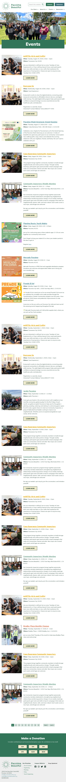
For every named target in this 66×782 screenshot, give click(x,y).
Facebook (35, 766)
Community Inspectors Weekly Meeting (39, 184)
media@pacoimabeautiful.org (9, 776)
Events (51, 9)
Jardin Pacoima (29, 391)
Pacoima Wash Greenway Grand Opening (40, 122)
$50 (43, 746)
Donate (49, 4)
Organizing (27, 767)
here (30, 244)
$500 (43, 752)
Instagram (38, 766)
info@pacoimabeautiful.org (9, 774)
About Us (43, 9)
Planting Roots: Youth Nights (35, 223)
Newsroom (59, 9)
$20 (22, 746)
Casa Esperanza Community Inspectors (39, 154)
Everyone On (28, 86)
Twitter (41, 766)
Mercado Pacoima (30, 257)
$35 (33, 746)
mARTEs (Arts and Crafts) (34, 56)
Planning (26, 769)
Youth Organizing (28, 774)
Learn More (30, 78)
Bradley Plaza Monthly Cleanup (36, 626)
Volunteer (59, 4)
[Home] (11, 6)
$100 (33, 752)
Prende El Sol (28, 283)
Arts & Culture (27, 765)
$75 (22, 752)
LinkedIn (45, 766)
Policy (25, 772)
